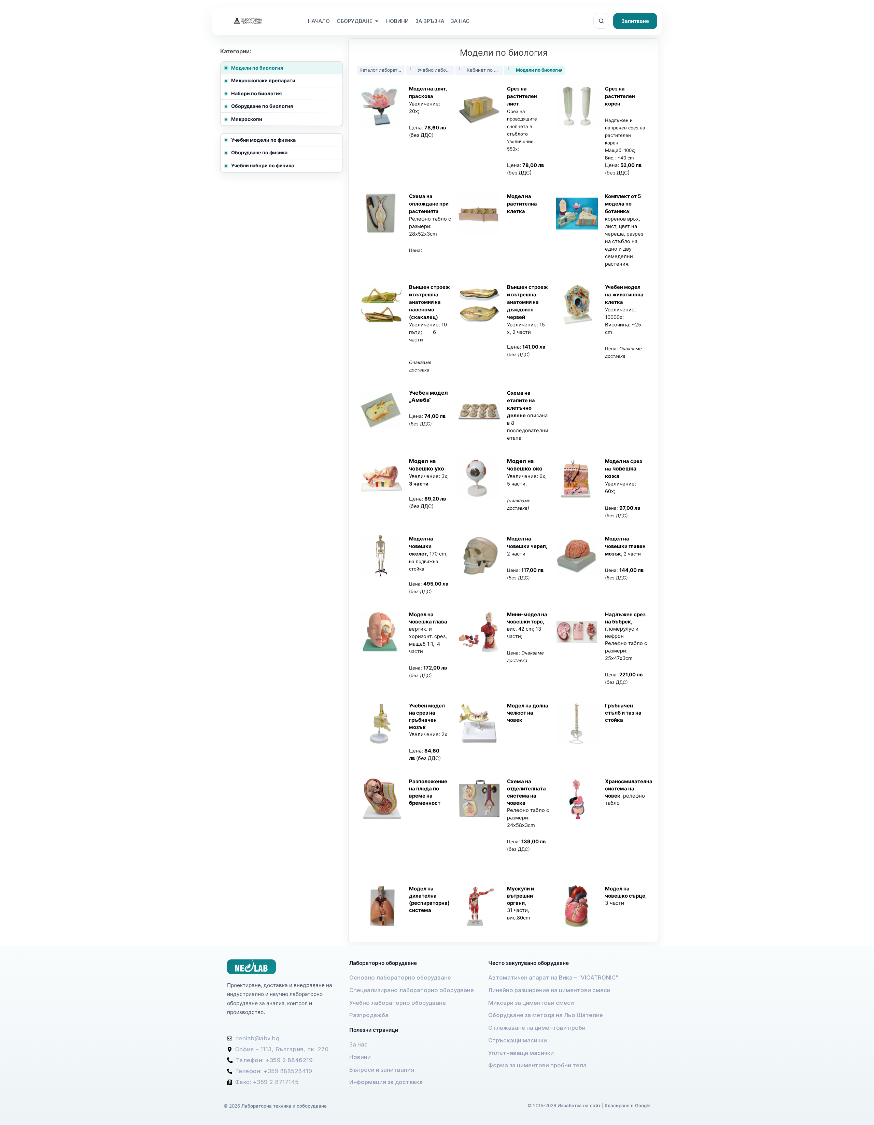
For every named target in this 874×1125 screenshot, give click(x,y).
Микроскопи (246, 119)
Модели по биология (257, 68)
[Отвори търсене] (601, 21)
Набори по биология (256, 93)
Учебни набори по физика (262, 165)
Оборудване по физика (259, 152)
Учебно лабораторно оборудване (436, 70)
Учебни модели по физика (263, 140)
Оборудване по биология (262, 106)
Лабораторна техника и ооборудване (284, 1106)
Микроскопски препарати (263, 80)
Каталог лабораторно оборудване (382, 70)
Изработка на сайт (579, 1105)
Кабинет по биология (485, 70)
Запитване (635, 21)
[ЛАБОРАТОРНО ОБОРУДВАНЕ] (354, 21)
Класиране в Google (627, 1105)
